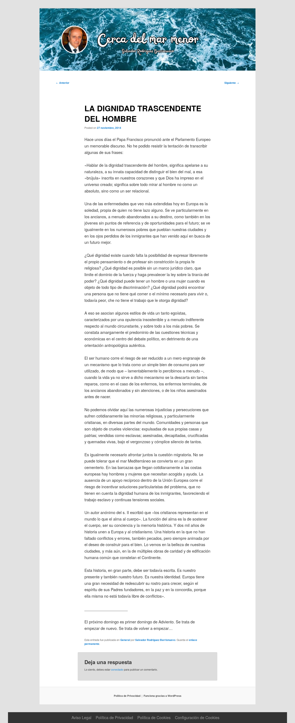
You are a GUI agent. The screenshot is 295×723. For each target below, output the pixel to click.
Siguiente (231, 83)
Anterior (62, 83)
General (125, 640)
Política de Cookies (154, 717)
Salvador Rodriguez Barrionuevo (155, 640)
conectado (117, 669)
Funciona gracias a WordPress (162, 696)
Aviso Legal (81, 717)
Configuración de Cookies (197, 717)
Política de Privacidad (127, 696)
